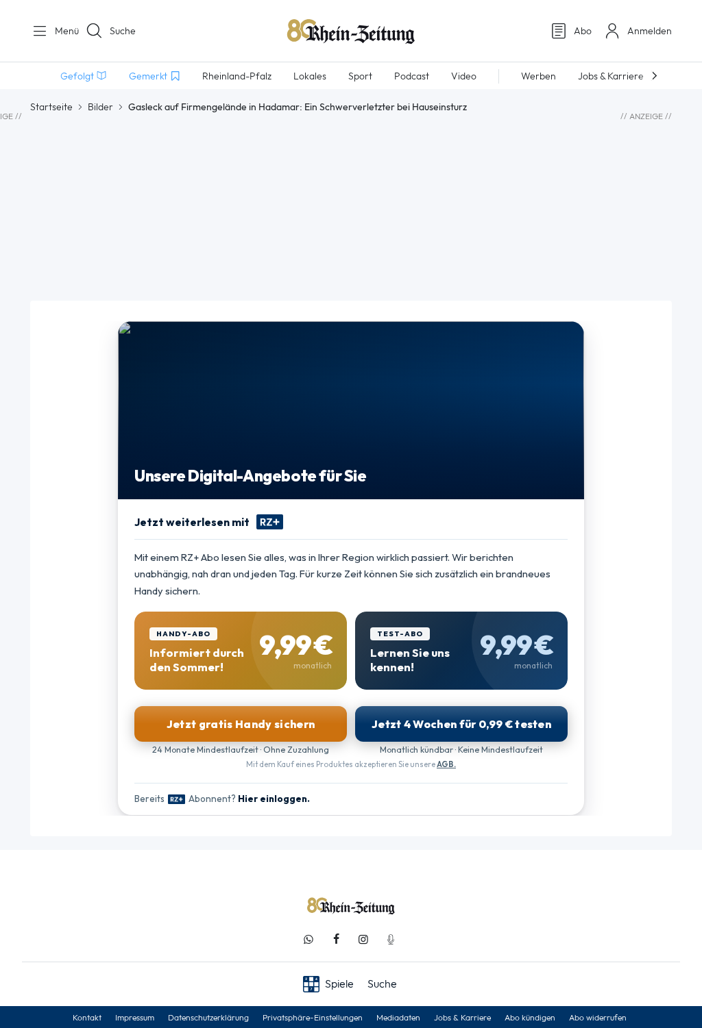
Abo (583, 31)
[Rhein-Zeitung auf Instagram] (363, 939)
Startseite (51, 107)
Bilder (100, 107)
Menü (62, 31)
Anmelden (649, 31)
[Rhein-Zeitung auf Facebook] (336, 939)
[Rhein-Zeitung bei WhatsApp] (308, 939)
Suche (123, 31)
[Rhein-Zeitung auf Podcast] (391, 939)
